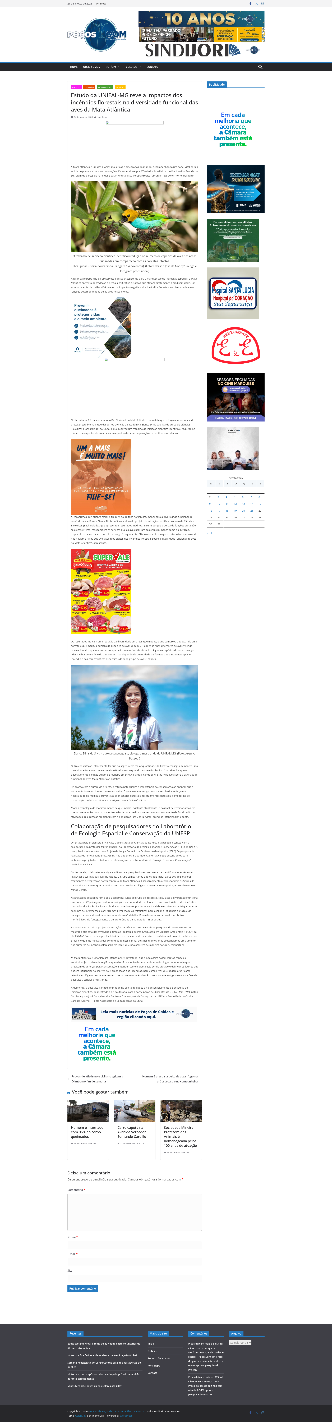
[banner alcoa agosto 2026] (101, 300)
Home (74, 66)
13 (243, 503)
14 (251, 503)
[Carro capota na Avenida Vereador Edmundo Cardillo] (134, 1102)
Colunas (131, 66)
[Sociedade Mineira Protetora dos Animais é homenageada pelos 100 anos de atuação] (181, 1102)
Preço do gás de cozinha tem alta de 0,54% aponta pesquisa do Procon (205, 1390)
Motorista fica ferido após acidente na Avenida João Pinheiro (103, 1355)
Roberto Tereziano (159, 1358)
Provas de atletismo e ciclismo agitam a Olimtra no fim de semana (97, 1078)
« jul (209, 533)
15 (260, 503)
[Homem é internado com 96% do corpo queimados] (88, 1102)
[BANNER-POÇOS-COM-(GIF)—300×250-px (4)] (97, 1024)
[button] (118, 66)
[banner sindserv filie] (101, 441)
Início (151, 1343)
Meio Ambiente (105, 87)
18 (227, 510)
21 (251, 510)
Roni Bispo (102, 116)
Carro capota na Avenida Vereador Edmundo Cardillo (131, 1132)
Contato (152, 66)
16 (210, 510)
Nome (72, 1237)
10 (219, 503)
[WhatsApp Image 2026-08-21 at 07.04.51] (101, 551)
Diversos (76, 87)
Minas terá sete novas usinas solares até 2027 (94, 1386)
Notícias (111, 66)
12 (235, 503)
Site (69, 1270)
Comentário (76, 1190)
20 (243, 510)
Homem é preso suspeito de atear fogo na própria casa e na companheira (170, 1078)
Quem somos (91, 66)
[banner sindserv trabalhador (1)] (134, 1009)
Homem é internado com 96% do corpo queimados (87, 1132)
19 (235, 510)
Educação (89, 87)
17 (219, 510)
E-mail (72, 1254)
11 (227, 503)
